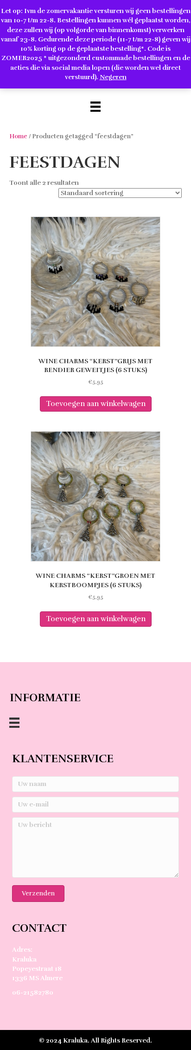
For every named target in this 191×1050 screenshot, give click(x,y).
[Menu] (95, 106)
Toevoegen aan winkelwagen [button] (96, 403)
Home (18, 136)
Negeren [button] (113, 77)
